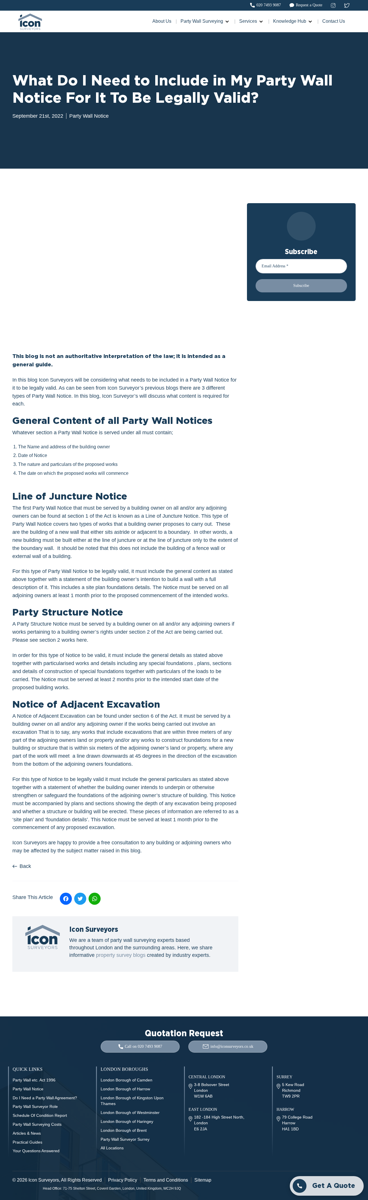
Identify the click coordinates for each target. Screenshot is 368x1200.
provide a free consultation (108, 842)
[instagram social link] (333, 5)
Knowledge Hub (289, 21)
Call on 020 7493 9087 (143, 1046)
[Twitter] (80, 899)
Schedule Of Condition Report (40, 1115)
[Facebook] (66, 899)
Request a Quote (309, 5)
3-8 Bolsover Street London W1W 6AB (211, 1090)
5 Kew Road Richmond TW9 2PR (293, 1090)
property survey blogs (120, 955)
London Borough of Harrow (125, 1089)
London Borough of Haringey (127, 1121)
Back (25, 866)
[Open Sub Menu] (226, 21)
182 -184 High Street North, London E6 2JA (219, 1123)
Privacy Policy (122, 1180)
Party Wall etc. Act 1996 (34, 1080)
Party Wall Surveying (202, 21)
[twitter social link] (347, 5)
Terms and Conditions (165, 1180)
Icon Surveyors (43, 1180)
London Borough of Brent (124, 1130)
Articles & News (27, 1133)
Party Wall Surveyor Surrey (125, 1139)
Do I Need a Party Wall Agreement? (45, 1098)
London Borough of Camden (126, 1080)
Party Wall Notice (89, 116)
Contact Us (333, 21)
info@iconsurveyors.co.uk (231, 1046)
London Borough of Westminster (130, 1112)
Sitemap (202, 1180)
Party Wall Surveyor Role (35, 1106)
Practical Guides (27, 1142)
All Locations (112, 1148)
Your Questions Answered (36, 1150)
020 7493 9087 (268, 5)
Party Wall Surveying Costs (37, 1124)
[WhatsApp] (94, 899)
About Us (161, 21)
